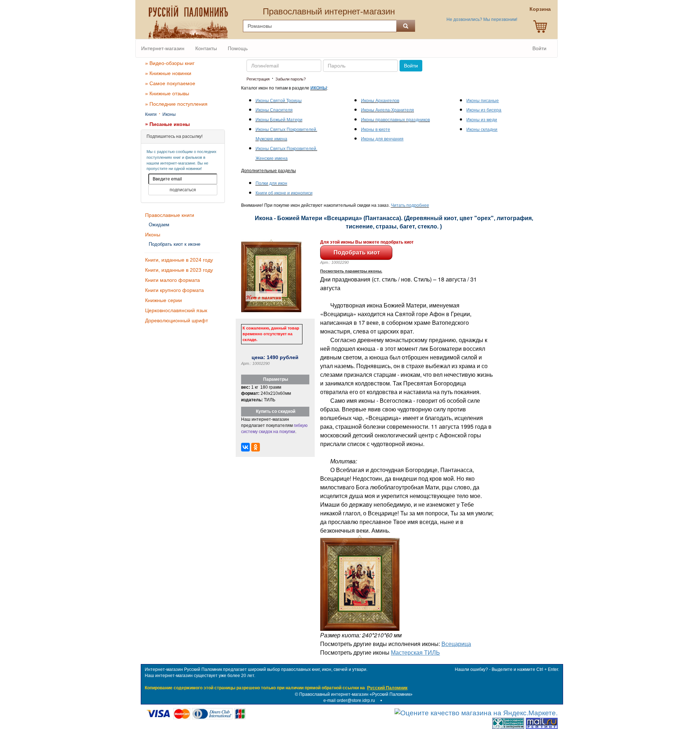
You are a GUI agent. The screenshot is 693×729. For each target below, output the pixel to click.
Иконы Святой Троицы (279, 100)
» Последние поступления (176, 104)
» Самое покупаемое (170, 83)
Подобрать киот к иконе (174, 244)
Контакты (206, 48)
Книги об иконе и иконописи (284, 193)
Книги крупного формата (174, 290)
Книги (151, 114)
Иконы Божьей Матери (279, 119)
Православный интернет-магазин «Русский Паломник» (356, 694)
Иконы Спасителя (274, 110)
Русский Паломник (387, 687)
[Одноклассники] (255, 447)
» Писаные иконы (167, 124)
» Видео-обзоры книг (170, 63)
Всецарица (456, 643)
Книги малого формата (172, 280)
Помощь (238, 48)
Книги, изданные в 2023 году (179, 270)
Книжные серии (163, 300)
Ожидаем (159, 224)
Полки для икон (271, 183)
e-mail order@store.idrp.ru (349, 700)
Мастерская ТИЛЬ (415, 652)
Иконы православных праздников (395, 119)
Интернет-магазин (162, 48)
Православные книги (169, 215)
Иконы (169, 114)
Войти (539, 48)
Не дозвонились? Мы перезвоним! (481, 19)
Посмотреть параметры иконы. (351, 271)
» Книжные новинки (168, 73)
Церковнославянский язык (176, 310)
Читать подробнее (410, 205)
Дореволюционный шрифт (176, 320)
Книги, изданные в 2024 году (179, 260)
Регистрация (258, 79)
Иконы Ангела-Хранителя (387, 110)
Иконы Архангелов (380, 100)
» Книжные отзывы (167, 93)
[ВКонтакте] (245, 447)
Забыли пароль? (290, 79)
